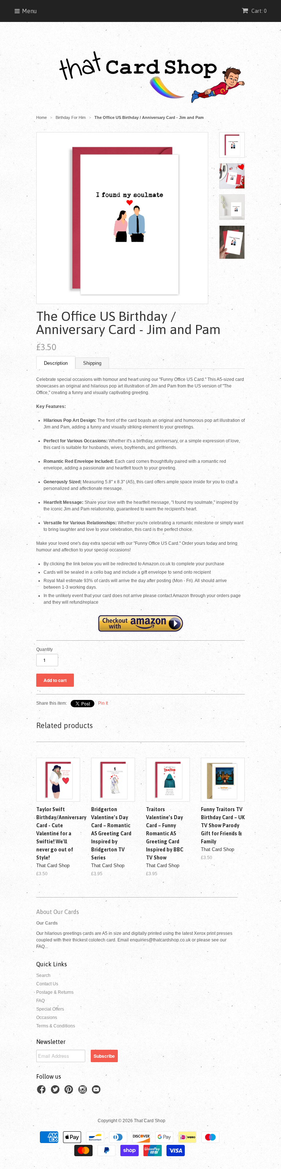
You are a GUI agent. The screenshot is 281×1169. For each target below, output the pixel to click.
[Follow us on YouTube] (97, 1091)
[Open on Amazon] (140, 623)
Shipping (92, 363)
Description (56, 363)
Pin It (103, 703)
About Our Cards (57, 911)
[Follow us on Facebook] (42, 1091)
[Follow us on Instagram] (83, 1091)
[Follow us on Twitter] (56, 1091)
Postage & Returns (55, 992)
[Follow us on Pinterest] (69, 1091)
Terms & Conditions (55, 1026)
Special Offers (50, 1009)
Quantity (44, 649)
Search (43, 975)
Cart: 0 (258, 11)
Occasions (46, 1017)
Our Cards (47, 923)
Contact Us (47, 983)
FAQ (40, 1000)
